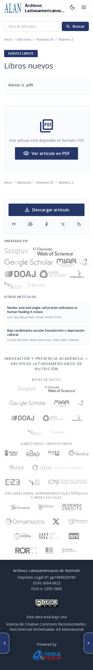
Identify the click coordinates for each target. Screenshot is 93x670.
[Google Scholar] (29, 263)
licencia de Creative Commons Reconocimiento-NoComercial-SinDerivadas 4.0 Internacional (46, 627)
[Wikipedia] (78, 521)
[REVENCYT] (13, 285)
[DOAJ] (20, 274)
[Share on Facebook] (46, 224)
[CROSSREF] (20, 507)
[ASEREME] (69, 550)
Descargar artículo (46, 209)
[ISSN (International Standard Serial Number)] (49, 536)
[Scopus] (17, 251)
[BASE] (35, 285)
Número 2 (66, 39)
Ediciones (24, 39)
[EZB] (12, 482)
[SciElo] (83, 263)
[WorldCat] (78, 453)
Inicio (8, 39)
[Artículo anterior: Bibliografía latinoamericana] (4, 643)
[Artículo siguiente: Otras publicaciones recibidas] (88, 643)
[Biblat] (17, 468)
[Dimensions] (24, 521)
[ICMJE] (68, 482)
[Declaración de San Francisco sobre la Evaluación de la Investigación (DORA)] (22, 536)
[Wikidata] (49, 550)
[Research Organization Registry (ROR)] (26, 550)
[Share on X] (63, 224)
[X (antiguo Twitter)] (56, 521)
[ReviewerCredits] (72, 507)
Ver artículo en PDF (46, 153)
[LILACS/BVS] (53, 274)
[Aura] (34, 482)
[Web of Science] (53, 251)
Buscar (75, 26)
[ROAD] (33, 453)
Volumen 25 (44, 39)
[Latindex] (54, 453)
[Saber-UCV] (11, 453)
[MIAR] (66, 263)
